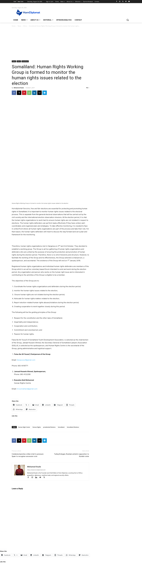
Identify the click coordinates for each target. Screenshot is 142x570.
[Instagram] (119, 1)
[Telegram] (44, 93)
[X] (123, 1)
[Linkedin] (34, 93)
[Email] (39, 93)
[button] (127, 20)
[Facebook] (116, 1)
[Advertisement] (71, 43)
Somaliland (25, 61)
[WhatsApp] (29, 93)
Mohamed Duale (19, 88)
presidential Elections (49, 427)
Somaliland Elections (73, 427)
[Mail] (41, 477)
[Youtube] (129, 1)
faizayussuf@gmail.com (26, 360)
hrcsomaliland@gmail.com (27, 389)
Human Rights (37, 427)
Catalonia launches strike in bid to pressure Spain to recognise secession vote (27, 455)
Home (14, 26)
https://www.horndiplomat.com (36, 470)
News (19, 26)
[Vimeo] (126, 1)
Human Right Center (24, 427)
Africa (25, 26)
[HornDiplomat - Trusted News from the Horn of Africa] (29, 12)
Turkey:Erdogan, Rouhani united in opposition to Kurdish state (71, 455)
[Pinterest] (24, 93)
